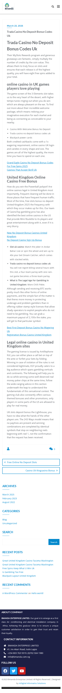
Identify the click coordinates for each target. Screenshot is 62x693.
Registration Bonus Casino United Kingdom (29, 334)
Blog (4, 519)
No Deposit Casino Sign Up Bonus (24, 239)
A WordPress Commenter (15, 593)
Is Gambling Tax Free (12, 572)
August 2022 (8, 502)
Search (7, 532)
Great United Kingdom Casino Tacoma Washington (27, 560)
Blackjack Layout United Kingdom (19, 575)
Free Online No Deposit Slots (22, 462)
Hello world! (37, 593)
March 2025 (8, 494)
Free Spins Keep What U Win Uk (18, 568)
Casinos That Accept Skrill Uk (22, 169)
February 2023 (9, 498)
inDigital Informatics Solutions (32, 683)
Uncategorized (9, 523)
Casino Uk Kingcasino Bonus (40, 470)
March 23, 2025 (15, 25)
